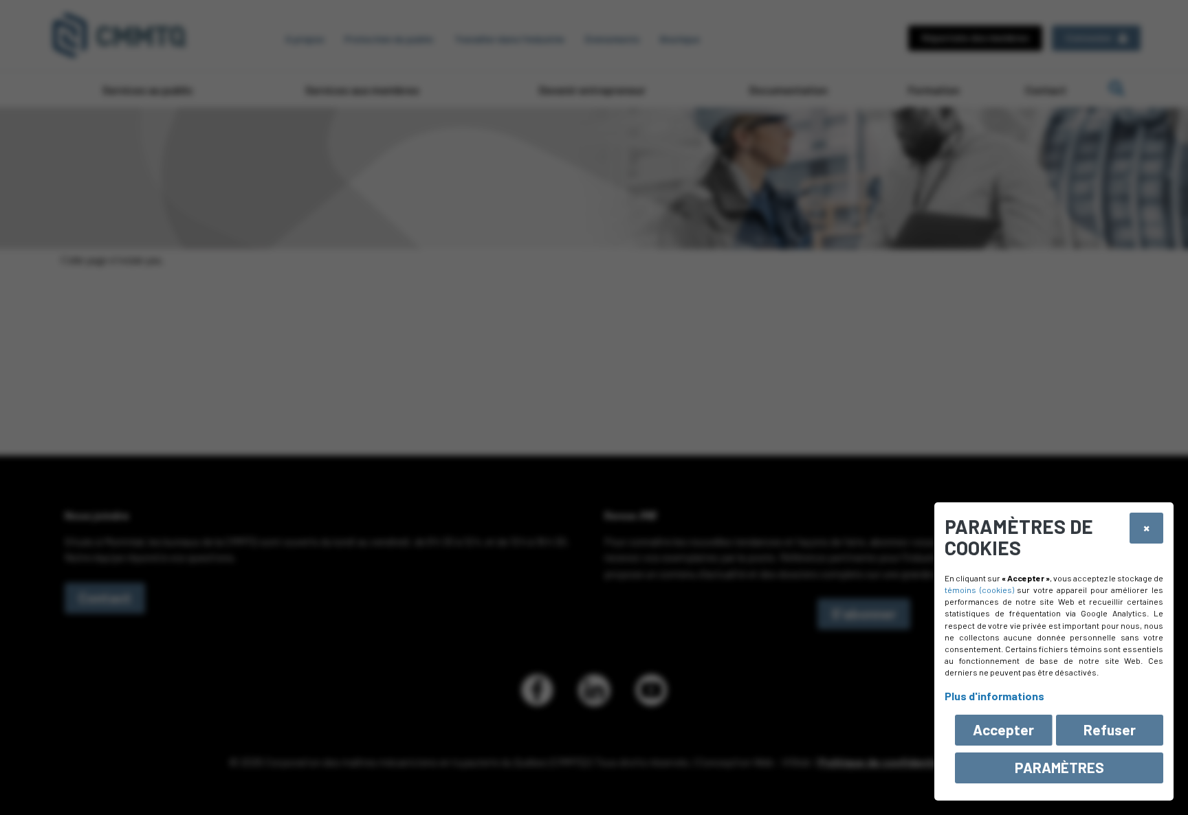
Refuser (1110, 729)
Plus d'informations (994, 695)
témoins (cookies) (979, 589)
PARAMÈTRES (1059, 767)
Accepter (1003, 729)
